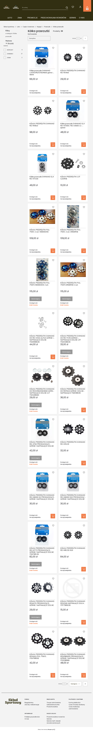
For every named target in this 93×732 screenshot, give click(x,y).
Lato (18, 27)
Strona (74, 38)
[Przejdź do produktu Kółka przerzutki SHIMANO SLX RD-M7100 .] (42, 163)
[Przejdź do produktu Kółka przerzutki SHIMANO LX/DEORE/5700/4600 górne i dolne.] (42, 57)
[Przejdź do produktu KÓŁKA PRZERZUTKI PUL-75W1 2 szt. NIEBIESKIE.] (42, 216)
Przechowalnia (52, 707)
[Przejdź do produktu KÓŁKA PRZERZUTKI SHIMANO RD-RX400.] (73, 57)
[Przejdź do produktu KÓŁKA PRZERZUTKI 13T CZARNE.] (73, 163)
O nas (27, 719)
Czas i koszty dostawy (77, 705)
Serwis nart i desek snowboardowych (54, 722)
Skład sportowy (9, 27)
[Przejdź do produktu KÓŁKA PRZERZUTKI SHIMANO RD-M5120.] (73, 428)
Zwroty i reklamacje (32, 705)
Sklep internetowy (46, 729)
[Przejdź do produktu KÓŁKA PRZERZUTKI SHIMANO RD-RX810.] (42, 110)
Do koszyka (53, 91)
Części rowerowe (28, 27)
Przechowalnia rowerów (56, 717)
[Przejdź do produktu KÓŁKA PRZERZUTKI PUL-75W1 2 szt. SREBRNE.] (73, 216)
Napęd (39, 27)
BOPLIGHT (10, 50)
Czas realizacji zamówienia (74, 708)
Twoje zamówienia (54, 702)
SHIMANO (10, 54)
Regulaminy (29, 702)
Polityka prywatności (32, 717)
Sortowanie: (32, 34)
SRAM (9, 58)
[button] (66, 7)
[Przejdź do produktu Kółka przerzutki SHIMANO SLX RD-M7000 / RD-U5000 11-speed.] (73, 110)
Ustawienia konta (53, 705)
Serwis (49, 719)
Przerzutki (47, 27)
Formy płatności (74, 702)
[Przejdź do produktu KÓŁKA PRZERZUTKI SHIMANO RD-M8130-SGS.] (73, 535)
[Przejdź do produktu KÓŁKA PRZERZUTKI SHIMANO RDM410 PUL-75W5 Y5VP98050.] (42, 641)
